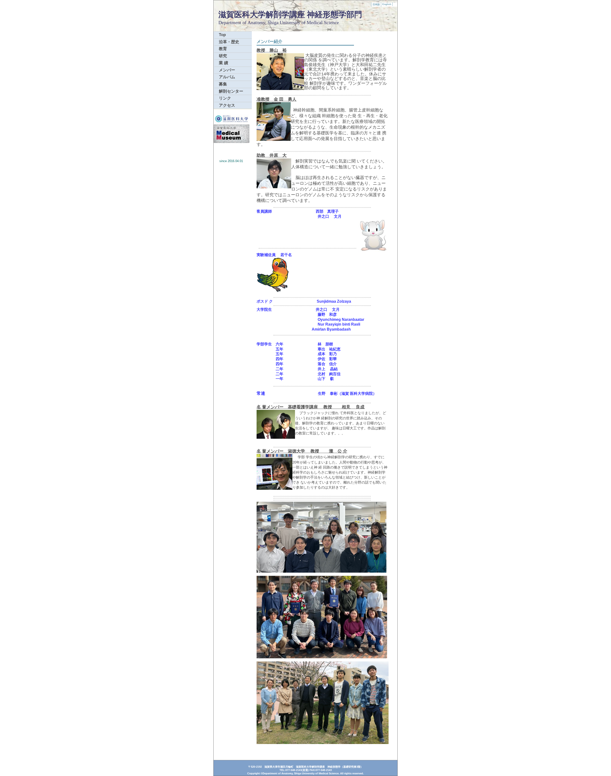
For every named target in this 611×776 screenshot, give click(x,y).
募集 (223, 84)
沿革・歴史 (229, 42)
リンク (225, 98)
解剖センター (231, 91)
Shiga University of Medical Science (303, 22)
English (386, 4)
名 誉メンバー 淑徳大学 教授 (288, 451)
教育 (223, 49)
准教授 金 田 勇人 (276, 99)
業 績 (223, 63)
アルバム (227, 77)
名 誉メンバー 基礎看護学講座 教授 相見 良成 (310, 407)
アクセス (227, 105)
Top (222, 34)
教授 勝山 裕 (272, 50)
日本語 (376, 4)
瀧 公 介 (333, 451)
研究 (223, 56)
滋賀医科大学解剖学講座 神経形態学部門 (290, 14)
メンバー (227, 70)
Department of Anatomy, (243, 22)
